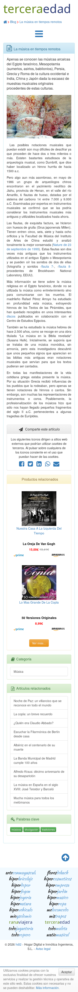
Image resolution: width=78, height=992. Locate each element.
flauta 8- (64, 266)
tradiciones (48, 829)
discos (11, 316)
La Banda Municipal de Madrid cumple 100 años (34, 760)
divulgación (31, 829)
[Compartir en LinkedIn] (39, 465)
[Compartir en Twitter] (30, 465)
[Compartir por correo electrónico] (56, 465)
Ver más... (39, 643)
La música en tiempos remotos (41, 22)
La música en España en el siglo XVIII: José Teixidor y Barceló (36, 786)
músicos (16, 829)
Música (18, 671)
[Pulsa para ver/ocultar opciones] (39, 36)
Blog (13, 22)
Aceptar (66, 972)
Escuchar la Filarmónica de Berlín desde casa (37, 734)
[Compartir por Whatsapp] (48, 465)
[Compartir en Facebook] (22, 465)
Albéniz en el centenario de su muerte (34, 747)
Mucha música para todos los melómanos (34, 800)
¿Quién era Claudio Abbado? (34, 723)
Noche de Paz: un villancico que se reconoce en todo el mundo (38, 703)
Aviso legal (43, 948)
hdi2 (18, 944)
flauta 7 (47, 266)
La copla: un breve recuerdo (33, 714)
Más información (47, 987)
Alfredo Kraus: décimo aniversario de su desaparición (39, 773)
